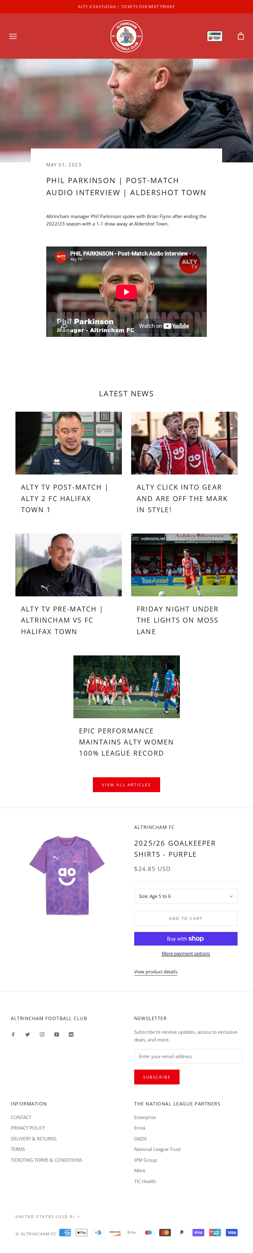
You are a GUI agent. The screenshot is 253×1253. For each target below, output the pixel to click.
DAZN (140, 1138)
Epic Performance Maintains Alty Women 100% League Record (126, 742)
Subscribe (157, 1077)
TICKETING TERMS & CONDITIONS (46, 1160)
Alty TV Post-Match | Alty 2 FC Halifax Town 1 (65, 498)
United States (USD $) (45, 1216)
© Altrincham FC (36, 1234)
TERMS (18, 1149)
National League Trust (157, 1149)
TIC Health (145, 1181)
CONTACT (21, 1117)
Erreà (139, 1128)
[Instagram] (42, 1034)
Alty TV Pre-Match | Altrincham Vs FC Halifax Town (62, 620)
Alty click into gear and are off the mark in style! (182, 498)
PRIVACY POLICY (28, 1128)
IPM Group (145, 1160)
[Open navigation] (13, 36)
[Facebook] (13, 1034)
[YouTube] (56, 1034)
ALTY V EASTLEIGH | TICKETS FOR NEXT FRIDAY (126, 6)
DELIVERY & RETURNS (33, 1138)
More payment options (186, 953)
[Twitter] (27, 1034)
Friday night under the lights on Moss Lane (178, 620)
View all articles (126, 784)
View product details (155, 971)
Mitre (139, 1170)
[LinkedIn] (71, 1034)
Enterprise (145, 1117)
